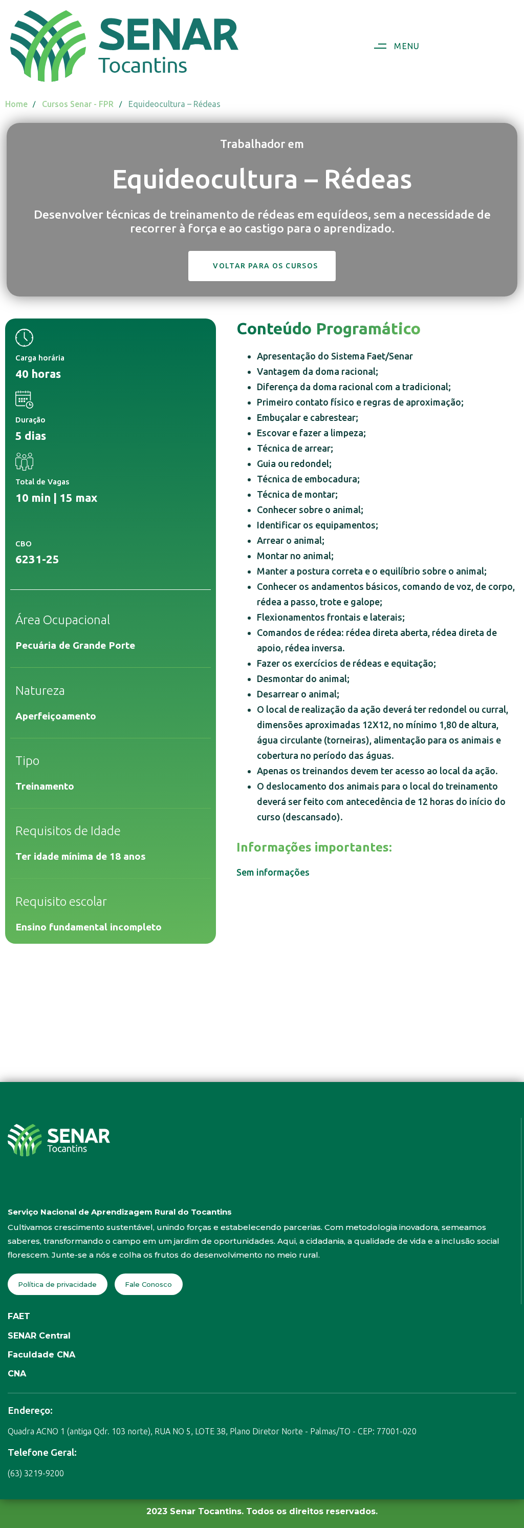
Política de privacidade (57, 1284)
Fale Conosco (148, 1284)
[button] (393, 46)
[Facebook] (13, 1189)
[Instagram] (34, 1189)
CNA (17, 1373)
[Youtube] (54, 1189)
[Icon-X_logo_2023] (75, 1189)
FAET (19, 1316)
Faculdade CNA (41, 1355)
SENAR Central (39, 1336)
